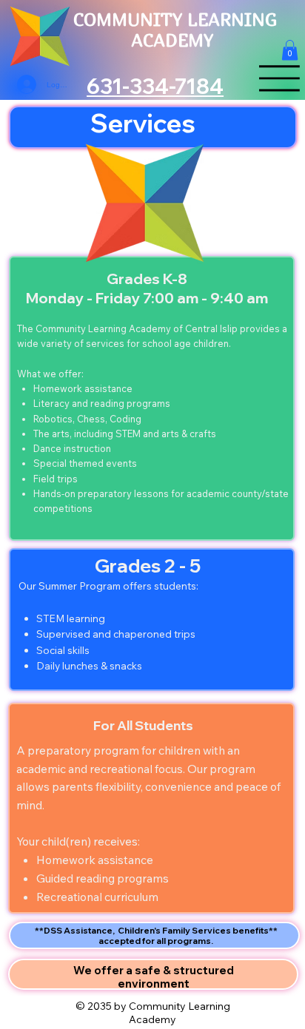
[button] (289, 50)
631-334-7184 (155, 86)
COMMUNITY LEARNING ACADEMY (175, 29)
